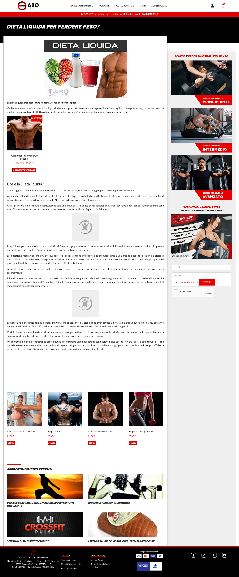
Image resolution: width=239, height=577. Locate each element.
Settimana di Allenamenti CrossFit (28, 541)
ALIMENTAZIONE (159, 6)
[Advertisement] (85, 372)
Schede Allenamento (82, 6)
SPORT (143, 6)
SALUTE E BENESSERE (124, 6)
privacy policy (191, 282)
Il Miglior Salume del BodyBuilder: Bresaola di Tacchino (121, 541)
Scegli (11, 443)
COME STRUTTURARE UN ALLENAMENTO (109, 503)
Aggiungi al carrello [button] (24, 170)
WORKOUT (104, 6)
